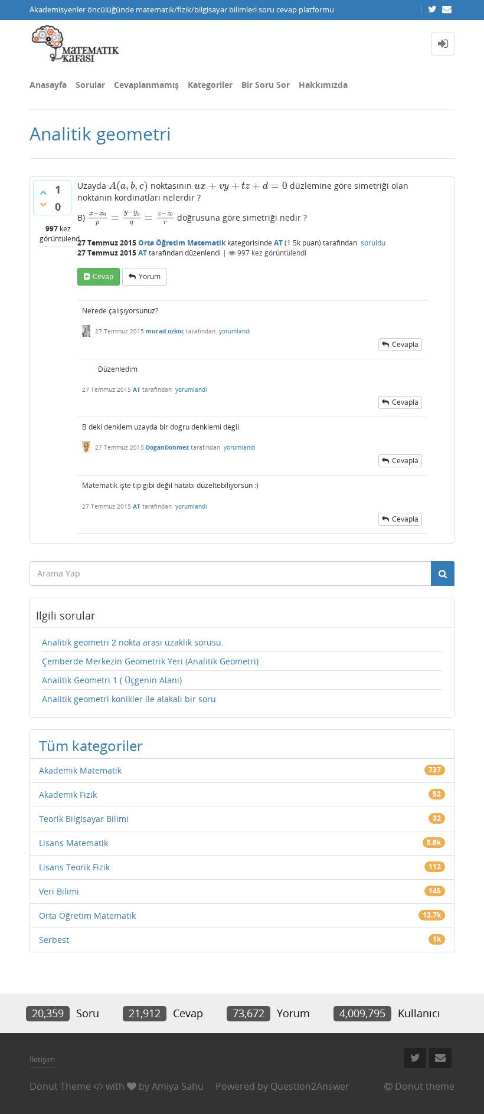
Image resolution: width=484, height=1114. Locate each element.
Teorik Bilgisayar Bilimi (84, 818)
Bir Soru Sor (265, 84)
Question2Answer (309, 1086)
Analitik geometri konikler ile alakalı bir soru (129, 699)
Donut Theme (60, 1086)
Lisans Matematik (73, 842)
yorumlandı (235, 331)
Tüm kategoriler (91, 745)
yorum (150, 276)
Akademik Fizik (68, 794)
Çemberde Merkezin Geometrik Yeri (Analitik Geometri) (150, 661)
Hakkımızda (323, 84)
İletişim (42, 1059)
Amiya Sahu (178, 1086)
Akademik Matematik (80, 770)
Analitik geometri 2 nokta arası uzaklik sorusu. (133, 642)
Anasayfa (48, 84)
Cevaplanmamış (146, 84)
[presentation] (128, 185)
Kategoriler (210, 84)
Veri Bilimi (59, 891)
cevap (103, 276)
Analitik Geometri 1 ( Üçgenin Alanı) (112, 680)
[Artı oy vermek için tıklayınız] (43, 192)
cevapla (405, 344)
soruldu (373, 243)
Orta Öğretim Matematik (181, 243)
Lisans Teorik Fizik (74, 867)
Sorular (90, 84)
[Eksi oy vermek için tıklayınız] (43, 204)
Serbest (54, 939)
